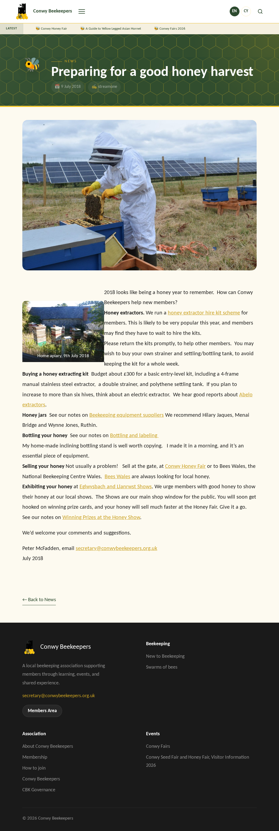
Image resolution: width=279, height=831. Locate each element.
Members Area (42, 711)
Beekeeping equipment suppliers (126, 415)
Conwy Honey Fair (48, 28)
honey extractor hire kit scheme (204, 313)
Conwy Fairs (158, 746)
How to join (34, 768)
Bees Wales (117, 477)
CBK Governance (38, 790)
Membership (34, 757)
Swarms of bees (161, 667)
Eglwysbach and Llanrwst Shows (116, 487)
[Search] (260, 11)
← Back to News (39, 600)
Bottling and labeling (134, 435)
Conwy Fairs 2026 (167, 28)
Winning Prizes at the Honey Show (101, 517)
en (234, 11)
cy (246, 11)
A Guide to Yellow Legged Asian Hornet (107, 28)
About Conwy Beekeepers (47, 746)
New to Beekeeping (165, 656)
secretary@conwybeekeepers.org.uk (116, 548)
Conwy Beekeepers (41, 779)
